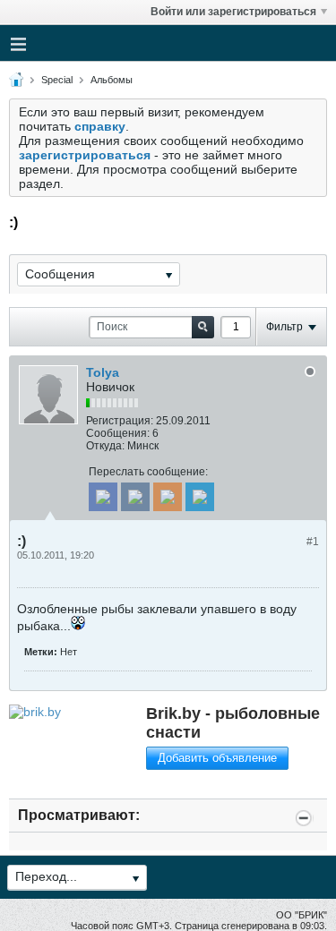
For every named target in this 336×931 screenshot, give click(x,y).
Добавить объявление (217, 757)
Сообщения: (118, 433)
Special (57, 79)
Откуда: (105, 446)
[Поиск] (203, 327)
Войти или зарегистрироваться (233, 11)
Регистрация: (119, 420)
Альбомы (111, 79)
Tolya (102, 372)
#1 (312, 541)
